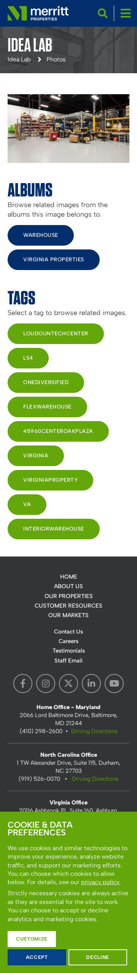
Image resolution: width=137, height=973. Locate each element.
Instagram (45, 683)
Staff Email (68, 660)
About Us (68, 586)
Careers (68, 641)
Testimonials (69, 650)
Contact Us (68, 631)
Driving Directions (94, 731)
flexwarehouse (47, 407)
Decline (97, 957)
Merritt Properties (38, 13)
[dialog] (68, 892)
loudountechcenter (55, 333)
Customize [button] (32, 939)
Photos (56, 59)
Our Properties (69, 596)
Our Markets (68, 615)
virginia (35, 455)
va (27, 504)
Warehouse (40, 235)
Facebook (22, 683)
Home (68, 576)
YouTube (114, 683)
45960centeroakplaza (58, 431)
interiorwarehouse (53, 529)
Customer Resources (68, 605)
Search (102, 13)
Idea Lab (19, 59)
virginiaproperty (50, 480)
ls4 (28, 358)
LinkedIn (91, 683)
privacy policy (100, 882)
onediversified (45, 382)
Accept (37, 957)
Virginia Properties (53, 259)
